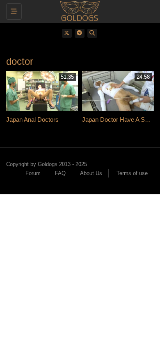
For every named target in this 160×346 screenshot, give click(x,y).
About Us (91, 173)
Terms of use (132, 173)
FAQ (60, 173)
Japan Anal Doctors (32, 119)
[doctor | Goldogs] (78, 10)
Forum (33, 173)
